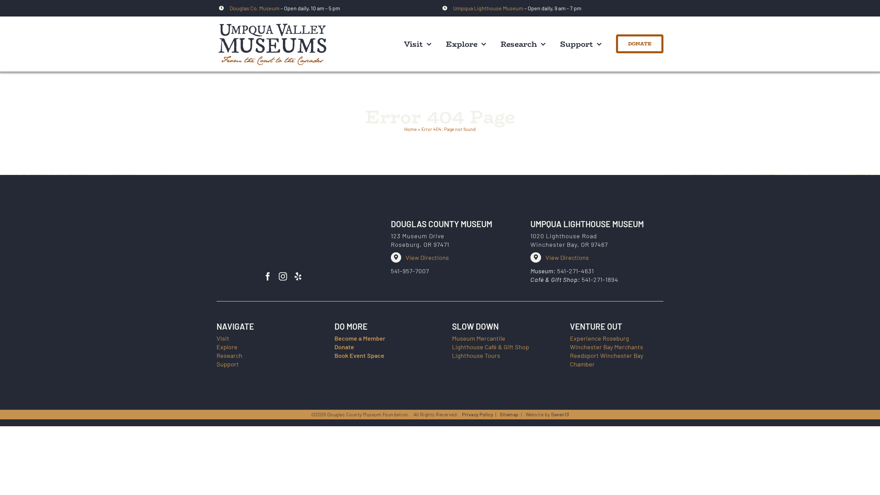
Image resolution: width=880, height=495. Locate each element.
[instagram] (283, 276)
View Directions (427, 257)
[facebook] (268, 276)
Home (410, 129)
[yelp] (298, 276)
